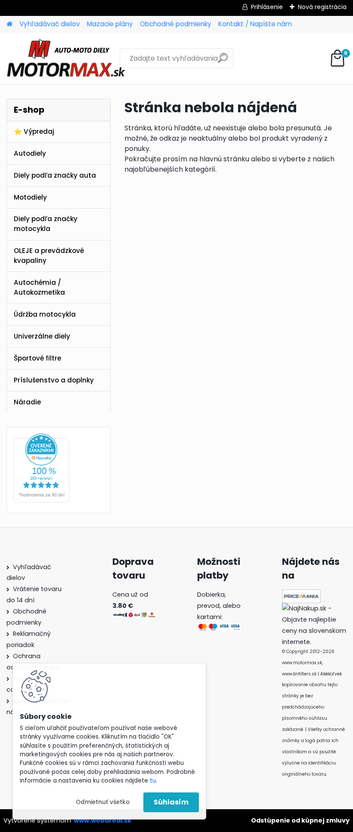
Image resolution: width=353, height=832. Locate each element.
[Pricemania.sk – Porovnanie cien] (301, 594)
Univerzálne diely (42, 336)
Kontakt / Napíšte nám (255, 23)
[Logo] (65, 58)
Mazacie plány (110, 23)
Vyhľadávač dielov (49, 23)
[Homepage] (9, 24)
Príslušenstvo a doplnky (54, 380)
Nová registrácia (322, 7)
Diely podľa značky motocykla (45, 223)
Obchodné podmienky (175, 23)
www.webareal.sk (102, 820)
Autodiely (30, 153)
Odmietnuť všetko (103, 802)
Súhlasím (171, 802)
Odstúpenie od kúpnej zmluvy (300, 820)
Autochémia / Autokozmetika (39, 287)
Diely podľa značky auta (55, 175)
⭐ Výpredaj (34, 131)
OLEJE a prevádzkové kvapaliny (49, 255)
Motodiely (30, 197)
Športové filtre (37, 358)
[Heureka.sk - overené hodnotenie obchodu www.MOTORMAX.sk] (41, 439)
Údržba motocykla (45, 314)
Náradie (27, 402)
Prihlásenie (267, 7)
